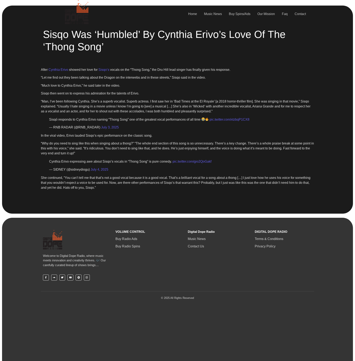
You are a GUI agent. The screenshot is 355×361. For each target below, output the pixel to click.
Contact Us (196, 246)
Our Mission (266, 14)
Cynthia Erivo (58, 69)
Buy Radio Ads (126, 239)
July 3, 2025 (110, 127)
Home (192, 14)
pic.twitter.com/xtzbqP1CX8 (229, 119)
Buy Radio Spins (127, 246)
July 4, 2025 (99, 169)
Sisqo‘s (103, 69)
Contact (300, 14)
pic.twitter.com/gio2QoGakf (192, 161)
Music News (213, 14)
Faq (285, 14)
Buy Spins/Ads (239, 14)
